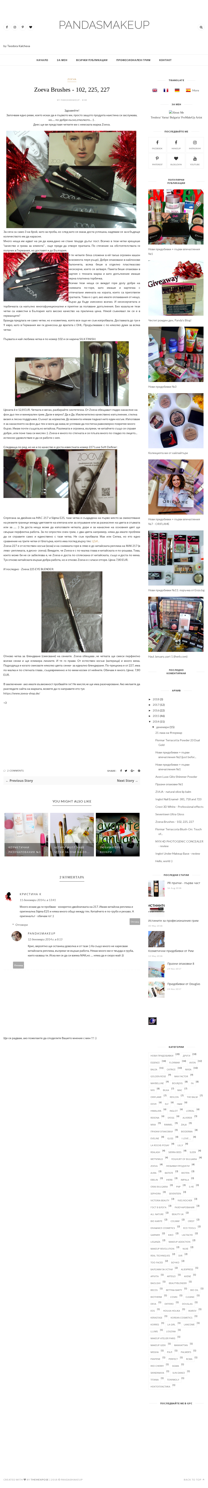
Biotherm (156, 1296)
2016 (156, 710)
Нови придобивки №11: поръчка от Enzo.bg (176, 590)
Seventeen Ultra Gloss (169, 814)
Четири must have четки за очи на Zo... (72, 850)
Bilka (166, 1090)
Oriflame (156, 1097)
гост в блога (158, 1207)
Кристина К (31, 894)
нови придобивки (162, 1055)
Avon (192, 1062)
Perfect (173, 1358)
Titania (155, 1379)
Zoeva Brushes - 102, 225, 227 (174, 821)
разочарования (184, 1207)
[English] (153, 90)
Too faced (157, 1262)
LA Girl (171, 1324)
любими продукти (178, 1165)
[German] (176, 90)
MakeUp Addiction (179, 1241)
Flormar (174, 1062)
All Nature (157, 1214)
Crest (191, 1221)
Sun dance (178, 1372)
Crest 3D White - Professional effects (179, 806)
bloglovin (176, 164)
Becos (154, 1290)
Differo (169, 1303)
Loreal (190, 1110)
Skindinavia (157, 1372)
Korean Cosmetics (181, 1317)
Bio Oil (194, 1290)
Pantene (155, 1358)
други (186, 1055)
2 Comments (15, 770)
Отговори (21, 924)
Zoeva (71, 79)
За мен (62, 60)
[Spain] (187, 90)
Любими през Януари (111, 850)
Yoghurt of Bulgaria (184, 1159)
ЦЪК (95, 541)
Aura (153, 1172)
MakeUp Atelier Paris (163, 1338)
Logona (171, 1331)
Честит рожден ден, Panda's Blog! (170, 320)
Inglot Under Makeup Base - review (177, 853)
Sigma (175, 1365)
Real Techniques (160, 1255)
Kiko (170, 1234)
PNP (178, 1186)
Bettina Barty (174, 1290)
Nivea (188, 1069)
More (195, 90)
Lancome (189, 1324)
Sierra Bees (174, 1152)
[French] (164, 90)
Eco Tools (189, 1227)
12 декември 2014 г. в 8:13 (45, 939)
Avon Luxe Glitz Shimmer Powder (176, 776)
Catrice (171, 1069)
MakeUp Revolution (162, 1248)
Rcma (189, 1358)
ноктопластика (160, 1386)
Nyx (153, 1090)
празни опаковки (162, 1131)
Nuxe (185, 1248)
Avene (187, 1276)
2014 (156, 721)
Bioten (185, 1172)
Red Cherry (157, 1365)
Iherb (169, 1179)
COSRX (173, 1296)
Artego (171, 1276)
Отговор (135, 921)
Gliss (170, 1138)
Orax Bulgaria (159, 1186)
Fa (192, 1083)
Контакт (165, 60)
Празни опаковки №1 (169, 784)
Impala (185, 1179)
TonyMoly (173, 1379)
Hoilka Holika (171, 1310)
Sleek (193, 1152)
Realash (155, 1152)
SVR (180, 1255)
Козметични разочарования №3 (25, 850)
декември (162, 727)
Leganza (155, 1241)
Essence (155, 1062)
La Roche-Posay (160, 1145)
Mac (179, 1090)
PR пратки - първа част (183, 883)
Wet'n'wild (157, 1159)
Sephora (156, 1193)
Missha (155, 1352)
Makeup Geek (158, 1345)
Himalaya (156, 1110)
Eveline (155, 1138)
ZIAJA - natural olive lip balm (173, 791)
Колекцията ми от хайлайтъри (168, 453)
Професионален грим (133, 60)
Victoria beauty (160, 1200)
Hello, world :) (163, 861)
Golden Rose (158, 1076)
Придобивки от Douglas (183, 984)
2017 (156, 704)
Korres (155, 1324)
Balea (154, 1069)
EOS (153, 1310)
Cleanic (190, 1296)
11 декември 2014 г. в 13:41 (38, 900)
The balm (192, 1097)
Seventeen (175, 1193)
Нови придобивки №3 (162, 386)
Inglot (174, 1110)
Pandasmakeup (41, 933)
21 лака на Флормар (168, 732)
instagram (195, 148)
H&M (179, 1103)
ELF (167, 1103)
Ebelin (154, 1179)
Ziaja (184, 1124)
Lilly (180, 1145)
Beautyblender (178, 1283)
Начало (42, 60)
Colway (175, 1221)
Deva (153, 1303)
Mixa (153, 1124)
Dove (154, 1103)
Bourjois (177, 1083)
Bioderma (187, 1131)
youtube (195, 164)
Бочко (175, 1262)
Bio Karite (156, 1221)
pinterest (157, 164)
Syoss (171, 1117)
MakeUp (176, 148)
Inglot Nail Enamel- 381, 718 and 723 (178, 799)
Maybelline (157, 1083)
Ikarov (192, 1310)
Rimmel (168, 1124)
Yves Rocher (185, 1200)
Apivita (155, 1276)
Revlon (174, 1097)
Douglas (187, 1303)
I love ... (186, 1138)
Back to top (193, 1479)
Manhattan (181, 1345)
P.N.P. (169, 1352)
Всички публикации (92, 60)
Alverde (187, 1117)
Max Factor (181, 1076)
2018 (156, 699)
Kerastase (156, 1317)
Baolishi (155, 1283)
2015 (156, 716)
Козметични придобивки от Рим (171, 951)
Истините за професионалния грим (173, 921)
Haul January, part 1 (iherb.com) (167, 656)
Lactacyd (187, 1234)
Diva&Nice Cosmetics (163, 1227)
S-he (191, 1186)
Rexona (155, 1117)
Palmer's (186, 1352)
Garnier (155, 1234)
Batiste (169, 1172)
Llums (154, 1331)
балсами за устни (162, 1269)
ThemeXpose (40, 1479)
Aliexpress (187, 1269)
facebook (157, 148)
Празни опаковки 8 (180, 964)
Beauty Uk (178, 1214)
